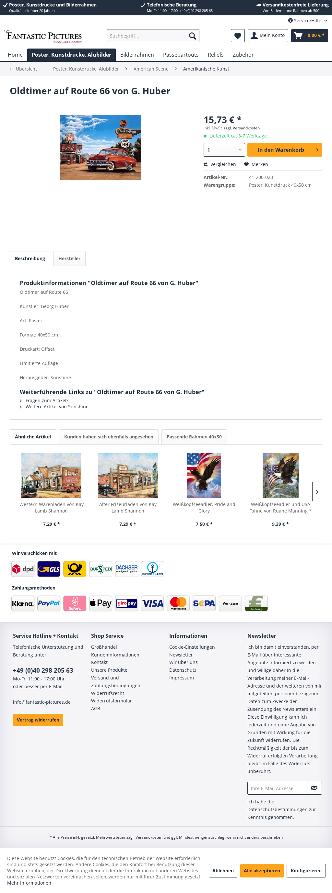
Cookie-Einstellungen (192, 647)
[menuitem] (153, 35)
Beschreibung (30, 258)
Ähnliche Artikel (33, 437)
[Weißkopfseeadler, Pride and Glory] (204, 475)
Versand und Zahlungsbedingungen (115, 682)
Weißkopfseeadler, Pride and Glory (204, 507)
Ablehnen (223, 870)
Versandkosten (149, 837)
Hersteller (69, 258)
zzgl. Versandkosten (242, 128)
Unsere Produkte (109, 670)
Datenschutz (182, 670)
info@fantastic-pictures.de (42, 702)
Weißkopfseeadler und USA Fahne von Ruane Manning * (280, 507)
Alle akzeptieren (262, 870)
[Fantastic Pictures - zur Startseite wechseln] (42, 37)
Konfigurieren (306, 870)
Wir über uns (183, 662)
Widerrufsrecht (107, 693)
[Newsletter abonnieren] (314, 788)
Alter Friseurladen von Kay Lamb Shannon (128, 507)
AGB (95, 708)
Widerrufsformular (111, 701)
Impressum (181, 678)
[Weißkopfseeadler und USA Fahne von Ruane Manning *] (280, 475)
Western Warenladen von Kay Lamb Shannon (51, 507)
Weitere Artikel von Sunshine (56, 406)
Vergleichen (222, 164)
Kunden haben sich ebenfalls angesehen (108, 437)
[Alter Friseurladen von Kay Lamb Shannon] (128, 475)
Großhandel (104, 647)
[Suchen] (192, 35)
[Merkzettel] (238, 35)
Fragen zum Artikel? (46, 400)
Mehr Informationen (29, 883)
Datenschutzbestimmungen (277, 809)
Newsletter (181, 655)
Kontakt (99, 662)
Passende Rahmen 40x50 (194, 437)
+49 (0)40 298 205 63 (43, 670)
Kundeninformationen (115, 655)
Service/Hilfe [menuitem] (308, 20)
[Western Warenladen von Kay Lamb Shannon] (51, 475)
